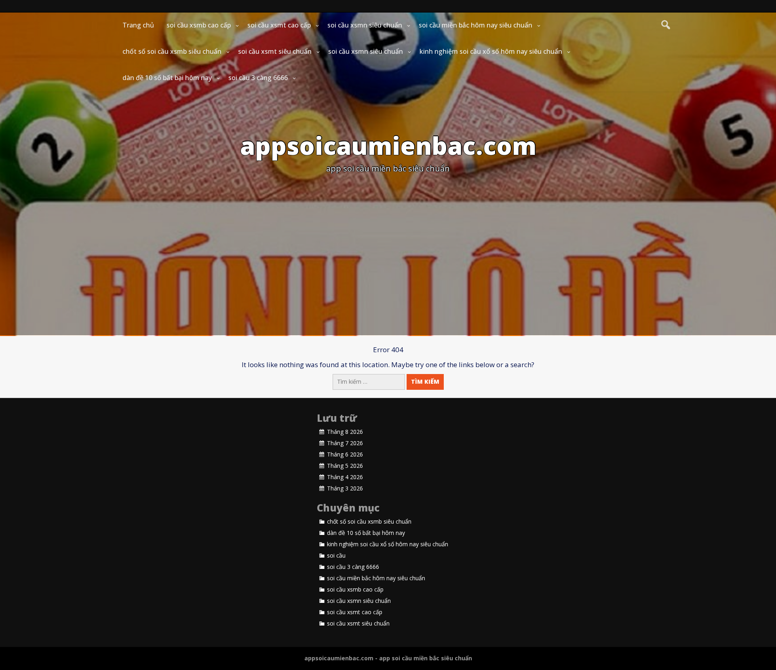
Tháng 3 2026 (345, 488)
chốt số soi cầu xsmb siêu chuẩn (171, 51)
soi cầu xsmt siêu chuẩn (275, 51)
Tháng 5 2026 (345, 465)
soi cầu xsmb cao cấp (199, 25)
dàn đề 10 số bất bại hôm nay (167, 77)
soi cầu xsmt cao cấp (279, 25)
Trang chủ (138, 25)
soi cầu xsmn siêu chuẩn (364, 25)
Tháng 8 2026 (345, 431)
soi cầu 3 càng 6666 (258, 77)
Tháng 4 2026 (345, 477)
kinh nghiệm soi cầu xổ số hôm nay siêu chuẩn (491, 51)
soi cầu (336, 555)
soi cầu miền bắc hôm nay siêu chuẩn (475, 25)
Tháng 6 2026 (345, 454)
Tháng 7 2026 (345, 443)
